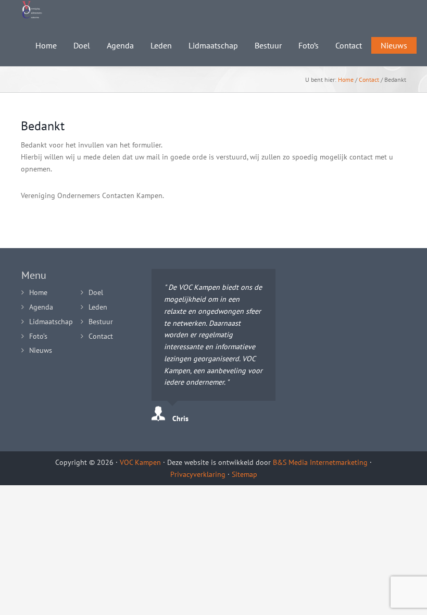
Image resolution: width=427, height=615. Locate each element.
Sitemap (244, 474)
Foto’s (38, 336)
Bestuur (101, 321)
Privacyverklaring (197, 474)
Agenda (41, 307)
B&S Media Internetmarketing (320, 462)
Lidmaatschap (51, 321)
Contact (369, 79)
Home (346, 79)
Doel (96, 292)
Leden (98, 307)
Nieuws (40, 350)
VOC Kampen (140, 462)
